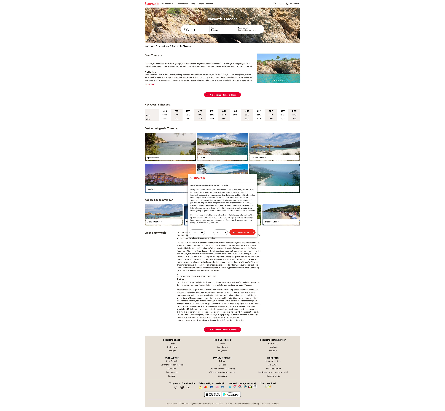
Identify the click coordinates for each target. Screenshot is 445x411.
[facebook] (175, 388)
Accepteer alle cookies (241, 232)
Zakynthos (222, 351)
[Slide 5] (282, 80)
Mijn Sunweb (273, 365)
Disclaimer (222, 376)
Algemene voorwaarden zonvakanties (206, 403)
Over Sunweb (172, 361)
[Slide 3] (278, 80)
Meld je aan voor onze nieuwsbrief (273, 372)
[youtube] (188, 388)
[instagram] (182, 388)
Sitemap (171, 376)
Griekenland (171, 347)
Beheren (196, 232)
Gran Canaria (222, 347)
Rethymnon (273, 343)
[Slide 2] (276, 80)
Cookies (222, 365)
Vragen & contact (273, 361)
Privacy (222, 361)
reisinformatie (225, 320)
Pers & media (172, 372)
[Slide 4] (280, 80)
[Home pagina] (152, 3)
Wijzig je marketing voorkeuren (222, 372)
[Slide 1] (274, 80)
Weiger (219, 232)
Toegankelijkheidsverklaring (222, 368)
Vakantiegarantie (273, 368)
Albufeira (273, 351)
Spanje (172, 343)
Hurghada (273, 347)
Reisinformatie (273, 376)
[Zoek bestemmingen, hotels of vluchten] (275, 3)
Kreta (222, 343)
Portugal (172, 351)
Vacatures (171, 368)
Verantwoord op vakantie (172, 365)
